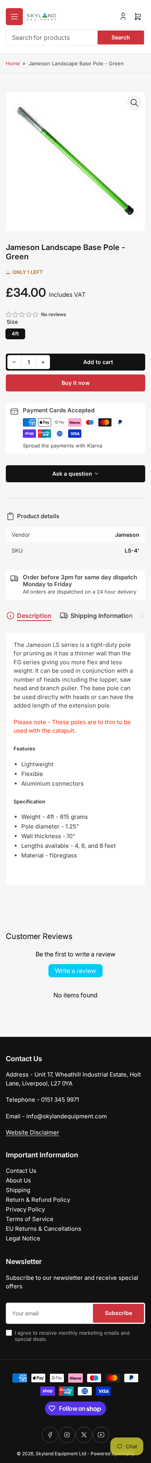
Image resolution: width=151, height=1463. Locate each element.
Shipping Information (101, 615)
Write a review (75, 971)
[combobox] (75, 37)
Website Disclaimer (32, 1132)
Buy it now (76, 382)
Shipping (18, 1190)
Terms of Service (29, 1219)
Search (121, 37)
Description (34, 615)
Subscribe (118, 1313)
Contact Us (21, 1170)
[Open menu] (14, 16)
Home (13, 63)
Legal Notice (23, 1238)
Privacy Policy (25, 1209)
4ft (15, 333)
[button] (22, 314)
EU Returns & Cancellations (43, 1228)
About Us (18, 1180)
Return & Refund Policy (38, 1199)
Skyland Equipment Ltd (61, 1453)
